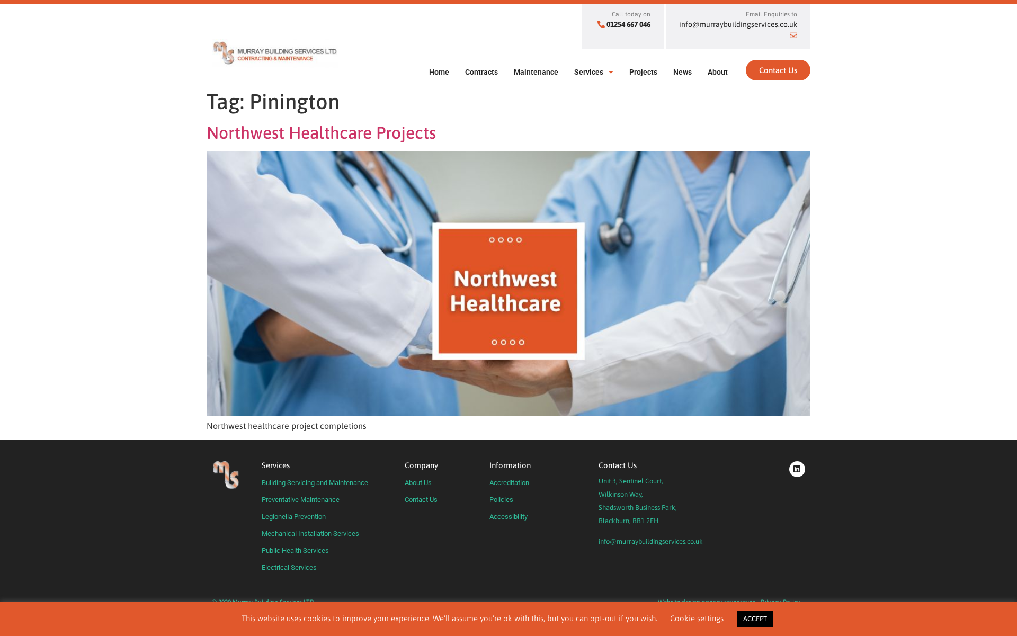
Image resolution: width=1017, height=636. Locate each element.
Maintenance (536, 72)
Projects (643, 72)
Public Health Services (295, 550)
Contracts (481, 72)
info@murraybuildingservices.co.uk (651, 541)
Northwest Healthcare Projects (321, 132)
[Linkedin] (797, 469)
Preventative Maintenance (301, 500)
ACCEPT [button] (755, 619)
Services (588, 72)
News (682, 72)
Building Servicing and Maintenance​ (315, 483)
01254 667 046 (628, 24)
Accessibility (508, 517)
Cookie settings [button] (697, 618)
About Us (418, 483)
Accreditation (509, 483)
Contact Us (421, 500)
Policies (501, 500)
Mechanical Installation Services (310, 534)
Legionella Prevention (294, 517)
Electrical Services (289, 567)
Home (439, 72)
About (718, 72)
